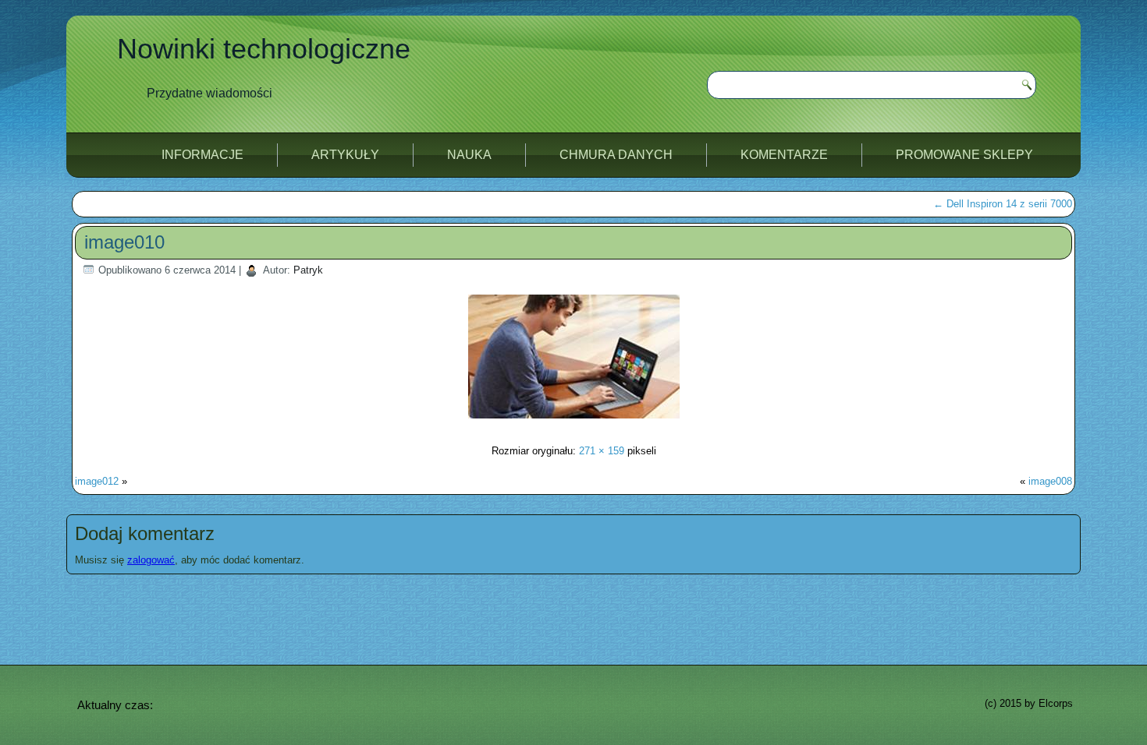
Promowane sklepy (964, 154)
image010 (124, 241)
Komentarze (784, 154)
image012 (97, 481)
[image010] (574, 420)
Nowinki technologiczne (263, 49)
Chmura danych (616, 154)
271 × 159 (601, 451)
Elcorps (1056, 703)
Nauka (469, 154)
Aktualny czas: (115, 704)
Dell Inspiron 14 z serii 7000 (1002, 204)
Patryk (308, 270)
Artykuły (345, 154)
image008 (1050, 481)
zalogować (151, 560)
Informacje (202, 154)
